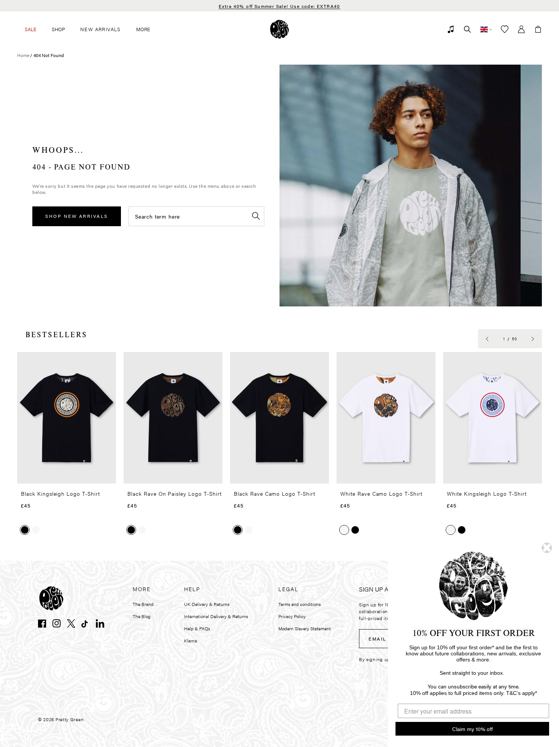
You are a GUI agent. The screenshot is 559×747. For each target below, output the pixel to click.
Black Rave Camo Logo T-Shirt (274, 493)
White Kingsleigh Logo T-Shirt (487, 493)
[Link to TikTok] (85, 623)
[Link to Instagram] (56, 623)
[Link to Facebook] (42, 623)
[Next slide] (532, 338)
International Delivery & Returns (216, 616)
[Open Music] (450, 29)
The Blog (142, 616)
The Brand (143, 604)
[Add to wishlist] (108, 361)
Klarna (190, 640)
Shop (58, 29)
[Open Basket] (538, 29)
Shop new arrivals (76, 216)
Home (23, 55)
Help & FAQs (197, 628)
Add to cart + (90, 475)
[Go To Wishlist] (504, 29)
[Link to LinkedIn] (100, 623)
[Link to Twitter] (71, 623)
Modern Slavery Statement (304, 628)
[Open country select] (486, 29)
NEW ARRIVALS (100, 29)
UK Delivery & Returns (206, 604)
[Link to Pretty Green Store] (51, 598)
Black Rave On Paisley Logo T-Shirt (174, 493)
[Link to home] (279, 29)
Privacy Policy (292, 616)
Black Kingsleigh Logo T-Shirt (60, 493)
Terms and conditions (299, 604)
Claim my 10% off (472, 729)
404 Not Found (48, 55)
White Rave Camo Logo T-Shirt (381, 493)
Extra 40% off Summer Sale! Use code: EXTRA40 (279, 6)
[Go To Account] (521, 29)
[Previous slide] (487, 338)
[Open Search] (467, 29)
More (143, 29)
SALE (31, 29)
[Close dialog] (547, 548)
